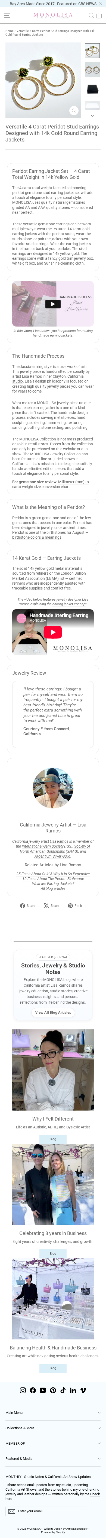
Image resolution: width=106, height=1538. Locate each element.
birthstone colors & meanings (36, 537)
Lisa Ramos (59, 841)
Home (9, 31)
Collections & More (19, 1428)
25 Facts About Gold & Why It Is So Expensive (53, 874)
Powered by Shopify (53, 1532)
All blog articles (53, 888)
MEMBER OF (15, 1443)
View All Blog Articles (53, 1012)
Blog (53, 1139)
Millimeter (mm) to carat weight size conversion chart (50, 484)
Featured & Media (18, 1459)
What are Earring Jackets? (53, 883)
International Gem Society (42, 846)
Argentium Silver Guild (52, 856)
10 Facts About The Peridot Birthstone (53, 879)
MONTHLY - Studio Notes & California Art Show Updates (48, 1477)
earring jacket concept (69, 604)
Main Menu (14, 1413)
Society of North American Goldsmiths (55, 848)
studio (17, 381)
